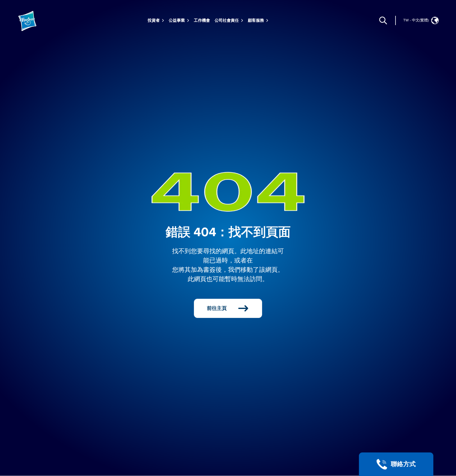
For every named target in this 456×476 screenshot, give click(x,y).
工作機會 (202, 20)
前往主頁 (217, 308)
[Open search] (383, 20)
